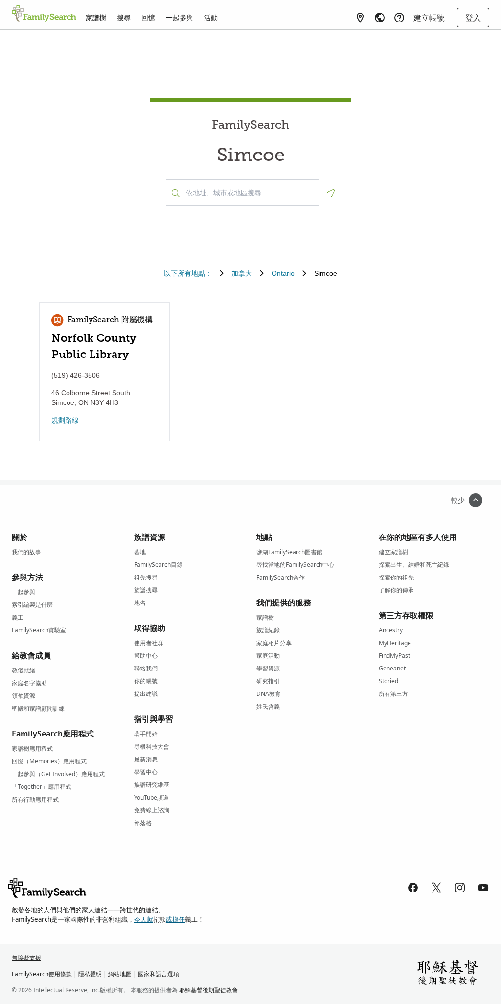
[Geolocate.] (331, 193)
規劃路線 (65, 420)
